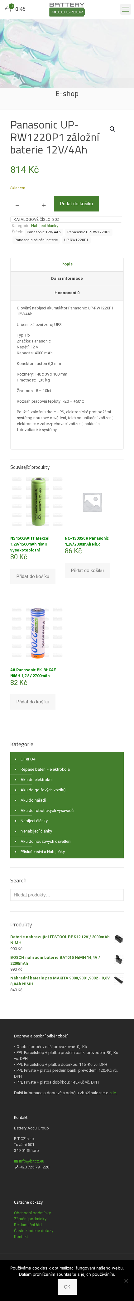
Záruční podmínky (30, 1218)
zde (112, 1092)
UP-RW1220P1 (76, 240)
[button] (113, 129)
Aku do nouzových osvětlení (46, 841)
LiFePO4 (28, 759)
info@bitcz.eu (31, 1161)
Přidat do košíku (76, 203)
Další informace (67, 278)
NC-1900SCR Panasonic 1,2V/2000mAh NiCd (87, 541)
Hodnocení (67, 292)
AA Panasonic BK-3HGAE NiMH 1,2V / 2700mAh (33, 672)
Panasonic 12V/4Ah (44, 232)
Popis (67, 264)
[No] (126, 1281)
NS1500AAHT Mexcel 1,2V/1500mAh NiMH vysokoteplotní (30, 544)
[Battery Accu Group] (67, 9)
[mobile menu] (125, 9)
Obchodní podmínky (32, 1213)
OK (67, 1287)
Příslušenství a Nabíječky (43, 851)
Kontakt (21, 1236)
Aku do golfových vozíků (43, 790)
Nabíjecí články (44, 225)
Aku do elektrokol (37, 779)
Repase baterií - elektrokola (45, 769)
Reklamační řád (28, 1224)
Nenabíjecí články (36, 831)
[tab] (67, 264)
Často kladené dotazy (33, 1230)
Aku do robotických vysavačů (47, 810)
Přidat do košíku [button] (33, 576)
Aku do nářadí (33, 800)
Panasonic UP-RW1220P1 (88, 232)
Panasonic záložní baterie (36, 240)
